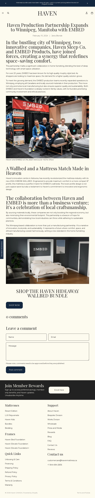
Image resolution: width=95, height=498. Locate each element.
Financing (9, 464)
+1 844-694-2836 (55, 465)
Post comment (15, 370)
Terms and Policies (83, 493)
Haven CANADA (17, 493)
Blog (50, 437)
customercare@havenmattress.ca (62, 460)
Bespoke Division (55, 415)
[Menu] (3, 13)
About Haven (53, 411)
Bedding (8, 428)
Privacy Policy (11, 476)
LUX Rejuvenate (12, 415)
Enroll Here (59, 390)
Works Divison (54, 419)
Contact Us (52, 445)
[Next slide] (87, 3)
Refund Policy (11, 472)
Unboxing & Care (12, 459)
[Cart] (92, 13)
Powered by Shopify (30, 493)
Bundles (8, 424)
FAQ (49, 441)
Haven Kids (10, 419)
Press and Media (55, 428)
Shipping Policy (11, 468)
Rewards (51, 432)
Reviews (51, 449)
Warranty (9, 485)
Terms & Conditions (13, 481)
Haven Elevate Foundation (16, 444)
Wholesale (52, 424)
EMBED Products (32, 51)
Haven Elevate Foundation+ (17, 448)
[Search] (8, 13)
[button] (1, 249)
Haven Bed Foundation (15, 439)
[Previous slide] (6, 3)
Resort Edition (11, 411)
